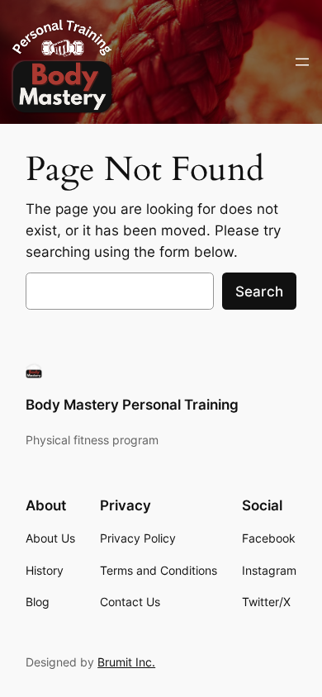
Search (259, 291)
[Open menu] (302, 62)
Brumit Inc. (126, 662)
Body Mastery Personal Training (132, 404)
